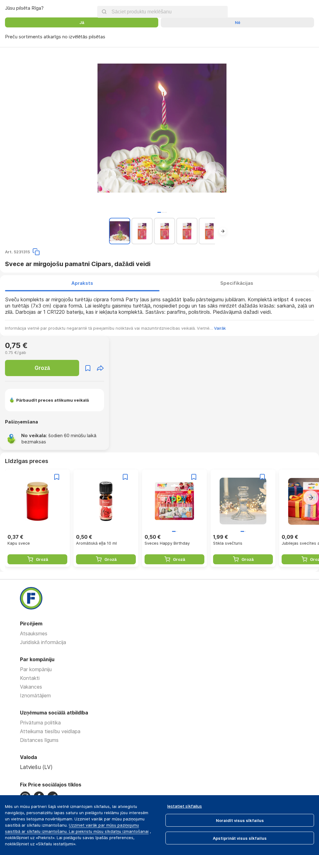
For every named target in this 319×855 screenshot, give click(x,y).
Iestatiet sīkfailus (184, 806)
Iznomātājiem (35, 695)
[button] (159, 212)
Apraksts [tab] (82, 283)
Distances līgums (39, 740)
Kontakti (30, 678)
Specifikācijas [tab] (236, 283)
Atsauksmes (33, 633)
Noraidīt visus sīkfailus (240, 820)
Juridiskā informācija (43, 642)
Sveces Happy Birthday (167, 543)
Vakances (31, 687)
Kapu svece (18, 543)
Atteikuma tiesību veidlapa (50, 731)
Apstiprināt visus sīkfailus (240, 838)
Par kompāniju (36, 669)
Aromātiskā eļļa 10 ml (96, 543)
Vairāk (220, 328)
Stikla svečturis (227, 543)
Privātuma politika (40, 722)
